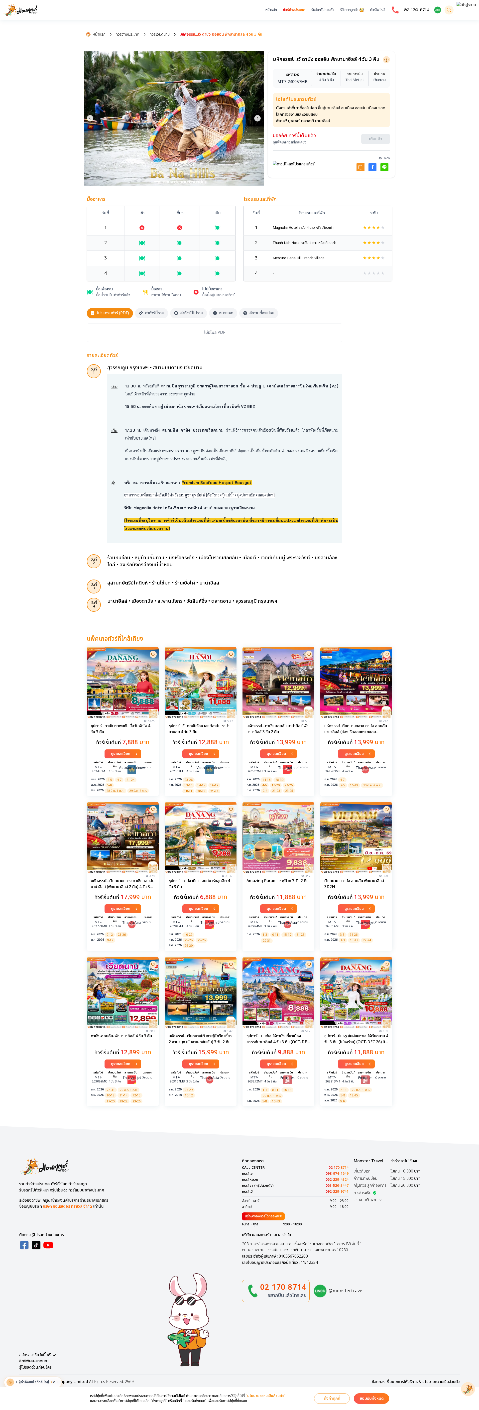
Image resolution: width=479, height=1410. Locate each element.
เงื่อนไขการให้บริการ (402, 1382)
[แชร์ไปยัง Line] (384, 168)
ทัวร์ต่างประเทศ (294, 9)
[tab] (157, 181)
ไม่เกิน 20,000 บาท (405, 1185)
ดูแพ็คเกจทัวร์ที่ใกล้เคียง (289, 143)
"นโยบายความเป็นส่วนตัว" (265, 1396)
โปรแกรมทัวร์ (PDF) (113, 313)
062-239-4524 (337, 1179)
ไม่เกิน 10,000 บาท (405, 1171)
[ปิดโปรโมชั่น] (468, 1389)
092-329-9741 (337, 1191)
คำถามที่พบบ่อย (261, 313)
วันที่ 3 (94, 586)
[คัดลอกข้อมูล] (386, 59)
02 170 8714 (417, 10)
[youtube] (48, 1245)
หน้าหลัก (271, 9)
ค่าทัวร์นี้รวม (154, 313)
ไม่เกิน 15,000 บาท (405, 1178)
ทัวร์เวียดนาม (159, 34)
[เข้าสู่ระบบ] (466, 10)
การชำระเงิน (363, 1193)
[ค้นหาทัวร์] (449, 9)
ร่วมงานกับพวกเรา (368, 1200)
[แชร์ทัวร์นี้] (360, 168)
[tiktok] (36, 1245)
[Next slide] (257, 118)
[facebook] (24, 1245)
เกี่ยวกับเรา (362, 1171)
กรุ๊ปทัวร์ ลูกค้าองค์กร (370, 1185)
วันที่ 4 (94, 604)
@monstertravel (346, 1291)
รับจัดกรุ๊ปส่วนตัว (322, 9)
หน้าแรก (99, 34)
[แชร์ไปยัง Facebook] (372, 168)
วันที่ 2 (94, 561)
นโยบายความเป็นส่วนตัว (441, 1382)
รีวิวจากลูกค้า (349, 9)
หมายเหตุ (226, 313)
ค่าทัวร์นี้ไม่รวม (191, 313)
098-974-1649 (337, 1173)
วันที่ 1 (94, 371)
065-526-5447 (337, 1185)
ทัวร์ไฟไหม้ (377, 9)
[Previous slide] (90, 118)
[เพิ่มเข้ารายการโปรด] (153, 654)
